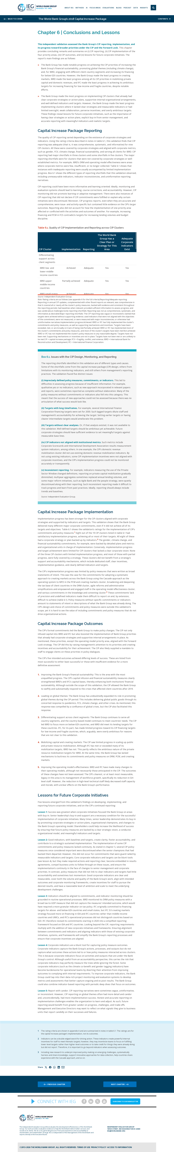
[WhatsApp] (54, 1067)
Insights (144, 8)
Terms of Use (83, 1147)
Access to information (119, 1147)
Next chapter (118, 1084)
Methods (80, 8)
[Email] (63, 1067)
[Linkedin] (58, 1067)
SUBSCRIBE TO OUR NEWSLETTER (125, 1101)
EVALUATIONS (108, 8)
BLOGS (118, 8)
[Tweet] (46, 1067)
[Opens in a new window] (84, 1101)
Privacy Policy (98, 1147)
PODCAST (127, 8)
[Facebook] (50, 1067)
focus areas (95, 8)
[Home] (37, 8)
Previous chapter (56, 1084)
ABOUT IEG (69, 8)
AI (86, 8)
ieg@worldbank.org (116, 1131)
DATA (135, 8)
